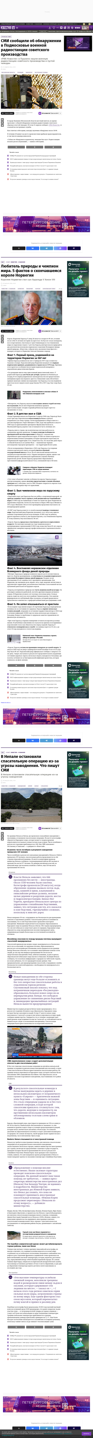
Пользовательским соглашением (53, 1433)
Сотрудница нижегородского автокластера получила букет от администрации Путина (34, 170)
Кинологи (29, 72)
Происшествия (6, 36)
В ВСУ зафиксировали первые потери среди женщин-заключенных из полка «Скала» (35, 159)
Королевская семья (49, 288)
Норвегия (21, 288)
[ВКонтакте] (16, 147)
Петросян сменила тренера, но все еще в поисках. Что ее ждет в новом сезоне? (34, 179)
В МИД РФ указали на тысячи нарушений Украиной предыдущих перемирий (33, 156)
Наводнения (22, 786)
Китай (30, 786)
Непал (36, 786)
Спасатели (44, 786)
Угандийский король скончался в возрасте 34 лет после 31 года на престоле (33, 166)
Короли (37, 288)
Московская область (8, 72)
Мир (3, 262)
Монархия (30, 288)
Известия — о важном (18, 262)
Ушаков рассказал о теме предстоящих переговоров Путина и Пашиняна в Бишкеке (35, 162)
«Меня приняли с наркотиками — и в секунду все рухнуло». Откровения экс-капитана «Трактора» (36, 175)
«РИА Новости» (54, 125)
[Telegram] (53, 147)
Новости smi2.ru (5, 702)
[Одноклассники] (34, 147)
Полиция (20, 72)
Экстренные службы (41, 72)
